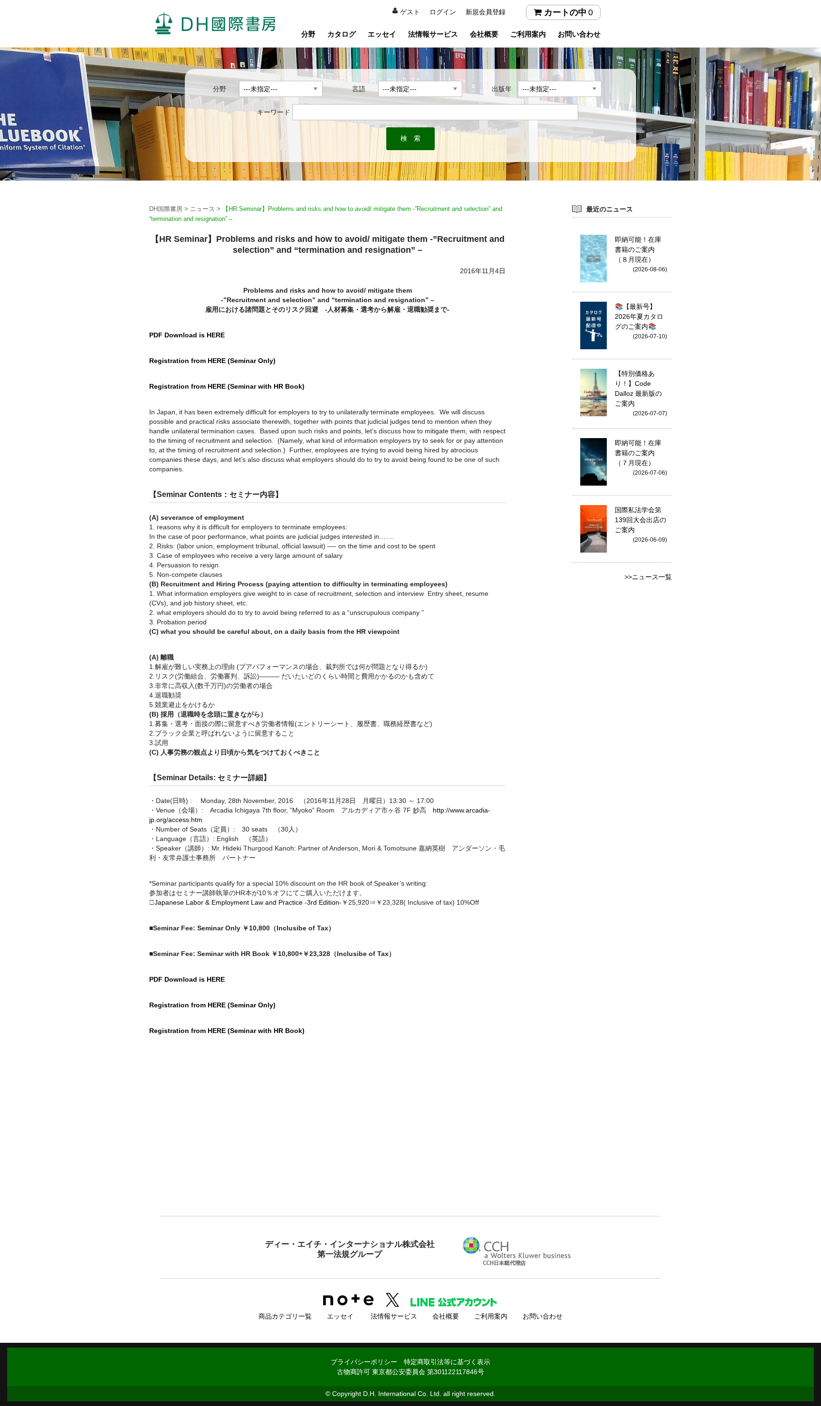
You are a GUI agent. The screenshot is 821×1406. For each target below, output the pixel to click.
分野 (308, 34)
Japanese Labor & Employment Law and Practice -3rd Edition (246, 902)
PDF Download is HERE (187, 335)
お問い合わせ (579, 34)
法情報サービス (433, 34)
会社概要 (484, 34)
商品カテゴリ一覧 (285, 1316)
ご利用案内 (528, 34)
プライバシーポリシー (364, 1362)
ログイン (443, 12)
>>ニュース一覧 (648, 577)
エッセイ (382, 34)
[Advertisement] (410, 1138)
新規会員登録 (486, 12)
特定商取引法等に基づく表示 (447, 1362)
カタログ (341, 34)
